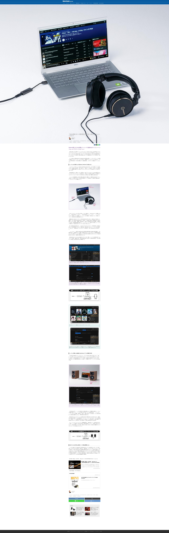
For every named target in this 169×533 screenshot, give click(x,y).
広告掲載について (86, 531)
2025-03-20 (73, 491)
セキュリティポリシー (80, 531)
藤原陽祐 (73, 138)
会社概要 (68, 531)
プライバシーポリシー (73, 531)
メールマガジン (97, 531)
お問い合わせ (92, 531)
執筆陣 (101, 531)
